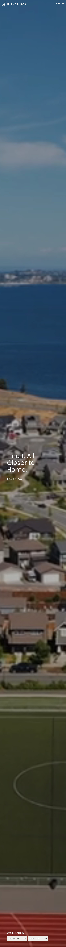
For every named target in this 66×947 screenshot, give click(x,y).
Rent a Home (34, 938)
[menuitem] (15, 3)
